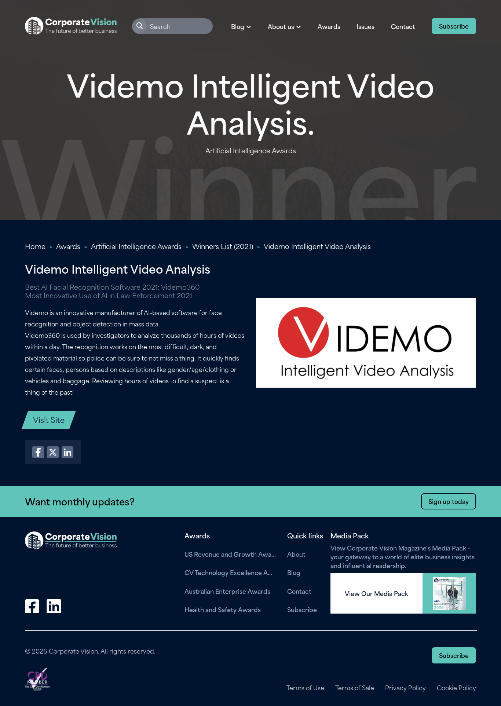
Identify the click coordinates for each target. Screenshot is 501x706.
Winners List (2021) (222, 246)
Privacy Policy (405, 687)
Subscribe (454, 25)
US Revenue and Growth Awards (230, 553)
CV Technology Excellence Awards (230, 572)
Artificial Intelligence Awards (136, 246)
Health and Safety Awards (222, 609)
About (296, 553)
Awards (329, 26)
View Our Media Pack (376, 593)
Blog (293, 572)
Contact (403, 26)
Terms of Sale (354, 687)
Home (35, 246)
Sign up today (448, 501)
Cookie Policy (456, 687)
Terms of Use (305, 687)
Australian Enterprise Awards (227, 590)
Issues (365, 26)
